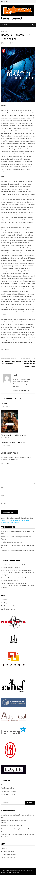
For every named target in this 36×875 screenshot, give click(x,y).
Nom (3, 487)
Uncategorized (5, 31)
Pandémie (4, 404)
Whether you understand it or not (11, 542)
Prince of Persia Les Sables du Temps (13, 435)
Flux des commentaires (8, 606)
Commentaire (5, 463)
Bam (18, 872)
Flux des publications (7, 603)
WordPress (12, 872)
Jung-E (15, 580)
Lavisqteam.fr (12, 18)
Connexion (4, 600)
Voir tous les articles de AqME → (22, 390)
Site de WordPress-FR (8, 609)
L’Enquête (16, 567)
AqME (7, 43)
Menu (5, 25)
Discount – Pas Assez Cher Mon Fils (13, 443)
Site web (3, 503)
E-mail (3, 495)
